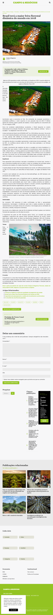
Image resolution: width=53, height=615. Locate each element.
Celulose (6, 302)
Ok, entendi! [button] (13, 609)
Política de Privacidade (33, 574)
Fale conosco (30, 572)
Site (4, 372)
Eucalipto (22, 11)
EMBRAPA (5, 576)
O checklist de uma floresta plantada (15, 297)
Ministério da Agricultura (8, 578)
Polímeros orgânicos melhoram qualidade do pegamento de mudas (23, 292)
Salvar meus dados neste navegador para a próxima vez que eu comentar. (24, 379)
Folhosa (28, 302)
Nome (5, 359)
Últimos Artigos (9, 11)
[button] (3, 3)
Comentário (6, 341)
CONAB (4, 574)
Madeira (35, 302)
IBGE (4, 572)
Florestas (17, 11)
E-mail (5, 366)
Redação (8, 59)
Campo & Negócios (11, 58)
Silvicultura (7, 305)
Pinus (41, 302)
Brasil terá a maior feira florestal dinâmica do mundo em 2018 (22, 294)
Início (4, 11)
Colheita (13, 302)
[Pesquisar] (13, 393)
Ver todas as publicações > (10, 468)
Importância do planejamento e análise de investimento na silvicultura (24, 296)
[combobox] (6, 393)
